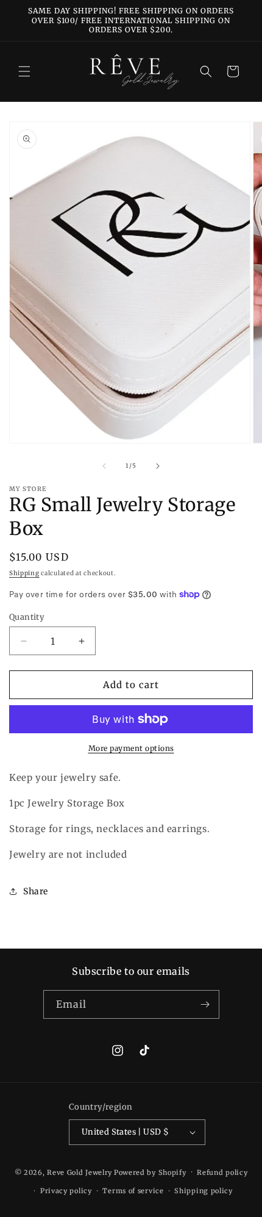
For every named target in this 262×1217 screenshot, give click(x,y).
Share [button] (35, 891)
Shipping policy (203, 1190)
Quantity (26, 617)
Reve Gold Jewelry (79, 1172)
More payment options (131, 748)
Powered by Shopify (150, 1172)
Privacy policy (66, 1190)
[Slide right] (157, 466)
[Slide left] (104, 466)
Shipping (24, 573)
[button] (24, 71)
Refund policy (222, 1172)
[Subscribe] (205, 1004)
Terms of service (132, 1190)
